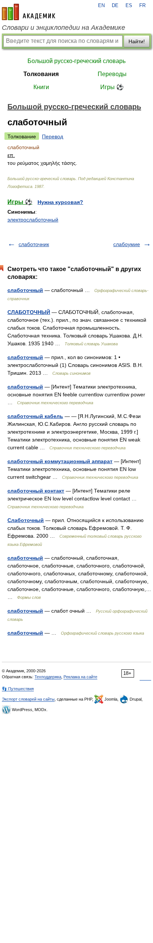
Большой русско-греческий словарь (76, 61)
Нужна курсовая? (60, 202)
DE (115, 5)
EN (101, 5)
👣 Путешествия (18, 688)
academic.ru (28, 12)
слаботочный (25, 290)
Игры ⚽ (112, 87)
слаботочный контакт (35, 491)
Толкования (41, 74)
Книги (41, 87)
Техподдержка (48, 677)
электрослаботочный (32, 220)
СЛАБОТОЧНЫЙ (28, 312)
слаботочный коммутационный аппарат (60, 461)
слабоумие (126, 244)
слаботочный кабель (35, 416)
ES (129, 5)
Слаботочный (25, 520)
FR (142, 5)
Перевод (52, 136)
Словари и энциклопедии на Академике (63, 27)
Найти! (136, 41)
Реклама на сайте (80, 677)
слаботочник (34, 244)
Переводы (112, 74)
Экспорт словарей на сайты (28, 699)
